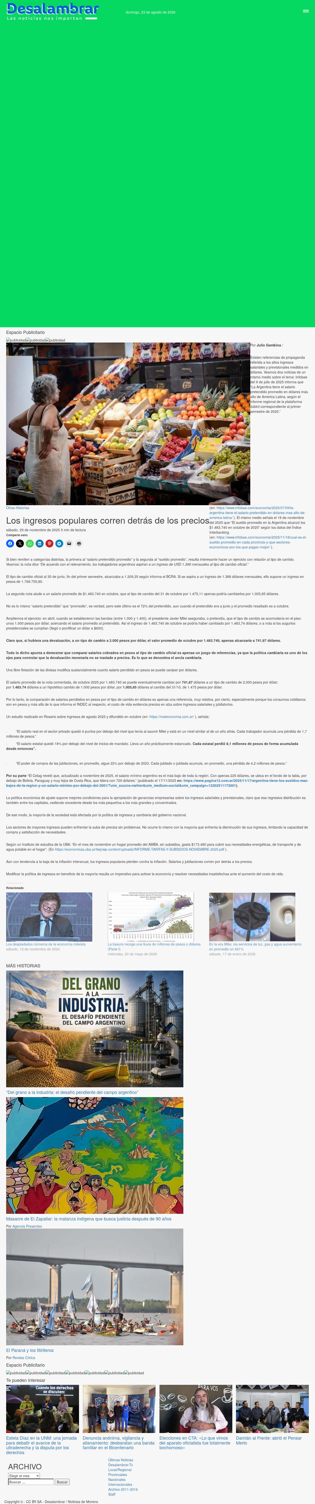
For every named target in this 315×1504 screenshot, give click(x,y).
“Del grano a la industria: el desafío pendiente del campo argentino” (72, 1092)
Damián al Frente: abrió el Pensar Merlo (269, 1440)
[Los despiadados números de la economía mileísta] (54, 917)
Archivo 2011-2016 (123, 1489)
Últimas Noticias (120, 1459)
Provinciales (117, 1474)
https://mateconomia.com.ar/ (171, 716)
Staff (111, 1494)
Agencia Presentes (27, 1226)
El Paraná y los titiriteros (30, 1350)
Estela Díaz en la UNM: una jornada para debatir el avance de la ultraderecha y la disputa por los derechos (41, 1444)
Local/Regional (119, 1469)
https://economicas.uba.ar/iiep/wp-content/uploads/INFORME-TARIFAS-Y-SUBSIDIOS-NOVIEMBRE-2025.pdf (139, 849)
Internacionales (120, 1484)
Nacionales (117, 1479)
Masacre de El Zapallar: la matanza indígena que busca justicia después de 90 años (89, 1218)
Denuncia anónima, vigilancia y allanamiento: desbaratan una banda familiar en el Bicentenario (119, 1442)
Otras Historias (17, 507)
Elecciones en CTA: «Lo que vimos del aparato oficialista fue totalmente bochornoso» (194, 1442)
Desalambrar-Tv (120, 1464)
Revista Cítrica (24, 1357)
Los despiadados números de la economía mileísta (46, 944)
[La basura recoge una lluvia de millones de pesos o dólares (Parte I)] (156, 917)
